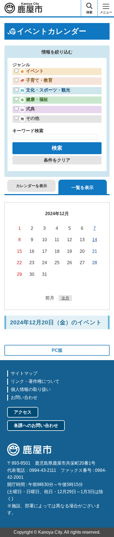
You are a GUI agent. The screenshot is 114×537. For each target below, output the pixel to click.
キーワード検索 (27, 130)
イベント (35, 70)
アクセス (23, 412)
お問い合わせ (24, 397)
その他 (32, 118)
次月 (65, 298)
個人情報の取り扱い (31, 389)
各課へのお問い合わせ (36, 425)
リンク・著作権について (35, 381)
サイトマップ (24, 373)
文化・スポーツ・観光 (48, 90)
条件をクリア (57, 160)
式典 (30, 108)
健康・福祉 (37, 99)
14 (94, 239)
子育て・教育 (39, 80)
